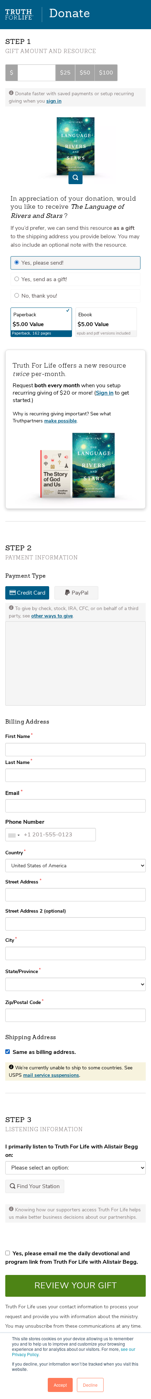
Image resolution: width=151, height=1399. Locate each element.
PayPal (79, 593)
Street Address (22, 882)
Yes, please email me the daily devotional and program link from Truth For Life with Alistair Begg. (71, 1258)
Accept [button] (60, 1385)
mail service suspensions (51, 1075)
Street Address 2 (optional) (35, 911)
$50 (85, 73)
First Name (17, 736)
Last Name (17, 762)
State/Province (21, 971)
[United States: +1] (14, 835)
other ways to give (52, 616)
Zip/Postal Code (23, 1002)
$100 (106, 73)
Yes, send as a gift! (43, 279)
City (9, 940)
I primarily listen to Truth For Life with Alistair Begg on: (71, 1151)
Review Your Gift (75, 1285)
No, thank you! (38, 296)
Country (14, 852)
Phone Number (24, 822)
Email (13, 793)
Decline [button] (90, 1385)
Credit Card (30, 593)
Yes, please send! (42, 263)
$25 (65, 73)
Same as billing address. (43, 1052)
